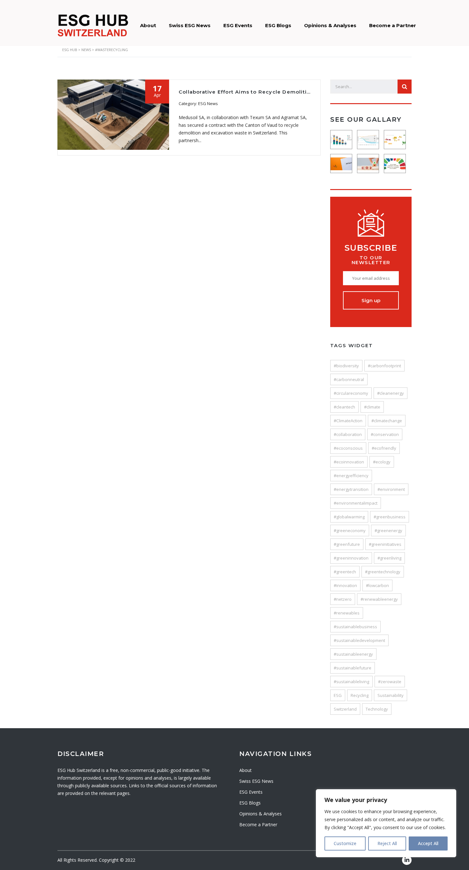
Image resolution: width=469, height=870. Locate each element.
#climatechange (386, 421)
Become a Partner (392, 25)
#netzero (343, 599)
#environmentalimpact (355, 503)
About (148, 25)
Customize (345, 843)
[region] (386, 823)
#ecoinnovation (349, 462)
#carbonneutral (349, 379)
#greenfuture (347, 544)
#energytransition (351, 489)
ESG (338, 695)
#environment (391, 489)
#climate (372, 407)
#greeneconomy (350, 530)
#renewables (347, 613)
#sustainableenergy (353, 654)
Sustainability (390, 695)
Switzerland (345, 709)
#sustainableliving (351, 681)
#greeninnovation (351, 558)
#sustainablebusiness (355, 627)
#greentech (345, 572)
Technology (377, 709)
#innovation (345, 585)
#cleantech (344, 407)
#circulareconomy (351, 393)
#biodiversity (346, 366)
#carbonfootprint (384, 366)
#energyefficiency (351, 475)
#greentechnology (382, 572)
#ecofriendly (384, 448)
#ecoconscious (348, 448)
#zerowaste (389, 681)
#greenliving (389, 558)
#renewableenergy (379, 599)
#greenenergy (388, 530)
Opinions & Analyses (330, 25)
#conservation (385, 434)
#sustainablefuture (352, 668)
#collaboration (348, 434)
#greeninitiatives (385, 544)
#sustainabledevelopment (359, 640)
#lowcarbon (377, 585)
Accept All (428, 843)
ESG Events (237, 25)
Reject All (387, 843)
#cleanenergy (390, 393)
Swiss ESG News (190, 25)
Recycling (359, 695)
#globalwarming (349, 517)
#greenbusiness (390, 517)
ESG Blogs (278, 25)
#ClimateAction (348, 421)
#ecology (382, 462)
